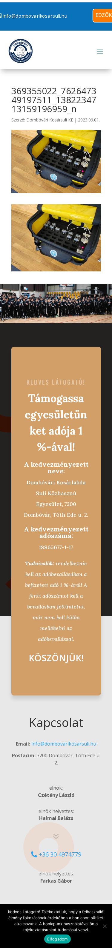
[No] (105, 926)
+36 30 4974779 (60, 854)
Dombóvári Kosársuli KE (49, 120)
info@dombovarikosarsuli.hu (63, 743)
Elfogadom (57, 939)
